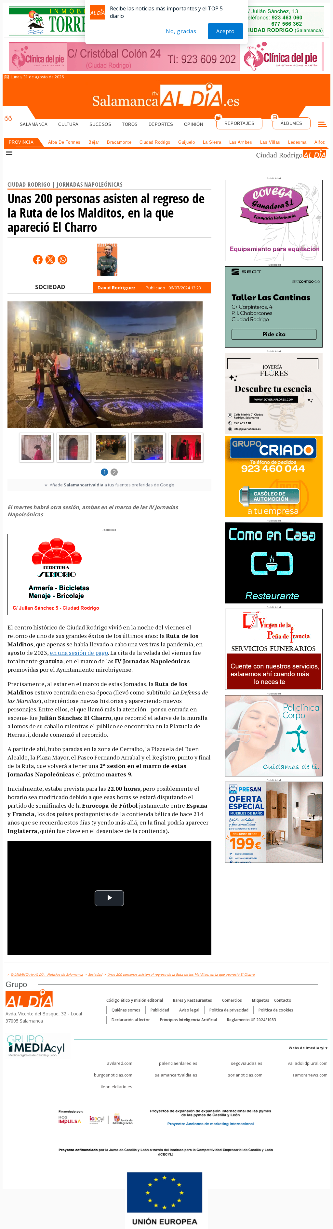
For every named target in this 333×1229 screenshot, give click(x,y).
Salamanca (34, 124)
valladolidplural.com (307, 1063)
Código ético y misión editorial (134, 1000)
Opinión (193, 124)
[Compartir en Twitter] (50, 259)
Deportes (161, 124)
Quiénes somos (126, 1010)
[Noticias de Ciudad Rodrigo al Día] (285, 155)
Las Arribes (240, 142)
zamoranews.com (309, 1075)
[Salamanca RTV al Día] (166, 96)
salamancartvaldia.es (176, 1075)
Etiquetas (260, 1000)
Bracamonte (119, 142)
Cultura (68, 124)
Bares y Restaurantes (192, 1000)
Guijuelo (186, 142)
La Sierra (212, 142)
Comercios (232, 1000)
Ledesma (297, 142)
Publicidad (160, 1010)
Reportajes (239, 123)
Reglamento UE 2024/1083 (251, 1020)
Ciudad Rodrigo (155, 142)
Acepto (225, 31)
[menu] (322, 125)
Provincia (21, 142)
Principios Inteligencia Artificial (188, 1020)
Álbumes (291, 123)
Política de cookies (276, 1010)
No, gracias (181, 31)
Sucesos (100, 124)
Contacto (282, 1000)
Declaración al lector (131, 1020)
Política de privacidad (228, 1010)
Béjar (93, 142)
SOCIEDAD (50, 287)
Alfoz (319, 142)
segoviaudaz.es (246, 1063)
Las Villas (270, 142)
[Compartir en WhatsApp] (62, 259)
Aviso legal (189, 1010)
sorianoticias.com (245, 1075)
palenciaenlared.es (178, 1063)
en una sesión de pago (79, 652)
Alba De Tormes (64, 142)
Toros (130, 124)
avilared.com (119, 1063)
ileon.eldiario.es (116, 1087)
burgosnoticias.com (113, 1075)
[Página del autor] (107, 260)
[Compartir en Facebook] (38, 259)
